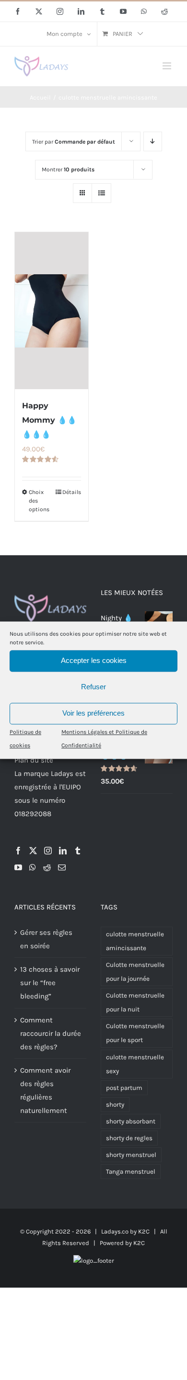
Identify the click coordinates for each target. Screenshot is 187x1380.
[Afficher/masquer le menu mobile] (168, 66)
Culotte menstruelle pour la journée (135, 971)
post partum (124, 1087)
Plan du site (33, 760)
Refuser (93, 687)
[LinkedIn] (63, 850)
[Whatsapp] (32, 867)
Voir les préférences (93, 713)
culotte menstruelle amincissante (135, 941)
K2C (144, 1231)
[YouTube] (18, 867)
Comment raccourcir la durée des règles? (50, 1033)
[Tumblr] (78, 850)
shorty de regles (129, 1138)
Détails (71, 492)
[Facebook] (18, 850)
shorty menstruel (131, 1154)
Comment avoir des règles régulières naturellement (45, 1090)
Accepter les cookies (94, 660)
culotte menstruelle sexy (135, 1064)
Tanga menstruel (130, 1171)
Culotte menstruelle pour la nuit (135, 1002)
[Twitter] (33, 850)
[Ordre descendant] (152, 141)
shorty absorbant (130, 1121)
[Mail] (62, 867)
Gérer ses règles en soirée (46, 939)
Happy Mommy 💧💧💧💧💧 (49, 420)
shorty (115, 1104)
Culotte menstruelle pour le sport (135, 1032)
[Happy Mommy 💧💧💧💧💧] (51, 310)
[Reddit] (47, 867)
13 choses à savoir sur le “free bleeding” (50, 982)
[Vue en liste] (101, 193)
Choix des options (39, 501)
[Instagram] (48, 850)
